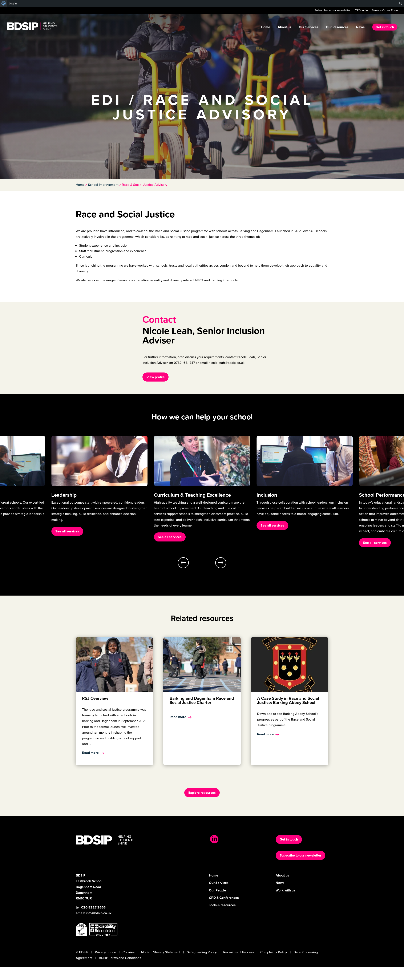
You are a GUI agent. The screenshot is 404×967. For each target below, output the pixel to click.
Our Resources (337, 27)
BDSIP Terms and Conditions (120, 957)
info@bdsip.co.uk (99, 913)
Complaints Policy (273, 952)
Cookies (128, 952)
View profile (155, 377)
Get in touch (385, 27)
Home (265, 27)
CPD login (361, 11)
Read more (90, 752)
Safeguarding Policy (202, 952)
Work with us (285, 890)
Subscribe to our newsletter (333, 11)
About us (284, 27)
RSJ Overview (95, 698)
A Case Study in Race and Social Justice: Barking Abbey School (288, 700)
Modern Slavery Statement (160, 952)
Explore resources (202, 792)
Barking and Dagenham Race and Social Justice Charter (202, 700)
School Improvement (103, 184)
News (360, 27)
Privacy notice (105, 952)
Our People (217, 890)
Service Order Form (385, 11)
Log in (13, 3)
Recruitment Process (238, 952)
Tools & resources (222, 905)
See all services (67, 537)
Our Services (308, 27)
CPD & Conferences (224, 897)
